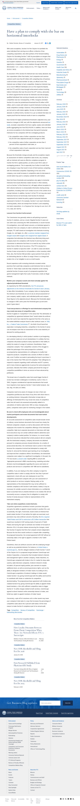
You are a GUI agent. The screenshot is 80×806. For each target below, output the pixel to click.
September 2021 (62, 139)
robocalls (59, 183)
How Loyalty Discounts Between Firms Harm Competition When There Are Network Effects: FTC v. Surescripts (29, 631)
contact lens (60, 186)
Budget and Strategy (36, 782)
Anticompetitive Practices (15, 733)
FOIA (27, 799)
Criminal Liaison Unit (14, 757)
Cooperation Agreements (37, 728)
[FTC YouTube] (71, 799)
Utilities (59, 95)
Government (60, 65)
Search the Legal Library (71, 2)
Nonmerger (40, 610)
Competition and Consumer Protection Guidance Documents (16, 748)
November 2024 (62, 117)
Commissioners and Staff (37, 777)
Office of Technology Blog (37, 749)
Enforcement (16, 18)
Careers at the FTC (35, 787)
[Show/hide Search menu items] (76, 8)
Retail (58, 89)
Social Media (12, 792)
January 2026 (61, 106)
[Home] (13, 9)
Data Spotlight (12, 787)
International (33, 746)
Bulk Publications (57, 736)
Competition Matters (27, 18)
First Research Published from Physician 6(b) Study (27, 664)
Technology (60, 92)
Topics (10, 780)
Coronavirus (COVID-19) (64, 171)
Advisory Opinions (35, 726)
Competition (15, 610)
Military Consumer (57, 726)
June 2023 (60, 127)
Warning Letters (13, 752)
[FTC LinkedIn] (68, 799)
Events (10, 775)
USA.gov (47, 799)
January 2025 (61, 114)
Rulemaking (12, 735)
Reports (32, 733)
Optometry (60, 77)
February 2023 (61, 134)
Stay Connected (13, 785)
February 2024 (61, 122)
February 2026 (61, 104)
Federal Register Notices (37, 731)
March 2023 (60, 129)
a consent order (22, 459)
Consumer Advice (57, 723)
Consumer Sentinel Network (16, 755)
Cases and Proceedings (15, 723)
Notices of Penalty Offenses (16, 762)
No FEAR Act (32, 800)
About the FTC (34, 769)
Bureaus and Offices (36, 780)
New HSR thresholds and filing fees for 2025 (27, 682)
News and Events (13, 769)
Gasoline (59, 62)
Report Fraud (45, 2)
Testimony (33, 741)
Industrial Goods (62, 72)
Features (11, 777)
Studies (32, 738)
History (32, 775)
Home (8, 18)
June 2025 (60, 109)
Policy (32, 721)
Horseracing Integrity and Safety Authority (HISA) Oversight (15, 742)
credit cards (60, 195)
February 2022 (61, 137)
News (10, 772)
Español (38, 2)
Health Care (60, 67)
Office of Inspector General (37, 785)
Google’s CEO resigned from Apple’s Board (32, 235)
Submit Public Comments (57, 2)
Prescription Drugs (62, 82)
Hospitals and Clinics (63, 70)
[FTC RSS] (73, 799)
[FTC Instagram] (63, 799)
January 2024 (61, 124)
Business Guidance (57, 731)
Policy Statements (35, 744)
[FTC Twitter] (66, 799)
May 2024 (60, 119)
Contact (32, 790)
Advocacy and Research (37, 723)
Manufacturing (61, 75)
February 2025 (61, 112)
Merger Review (13, 730)
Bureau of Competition (28, 610)
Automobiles (60, 52)
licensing (59, 202)
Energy (59, 59)
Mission (32, 772)
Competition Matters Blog (15, 765)
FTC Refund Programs (15, 760)
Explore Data (12, 790)
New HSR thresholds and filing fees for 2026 (27, 650)
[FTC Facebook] (61, 799)
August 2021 (60, 147)
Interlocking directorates (14, 612)
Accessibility (21, 799)
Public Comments (35, 736)
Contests (11, 782)
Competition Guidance (58, 733)
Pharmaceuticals (62, 80)
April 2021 (60, 152)
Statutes (11, 738)
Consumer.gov (56, 728)
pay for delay (61, 180)
